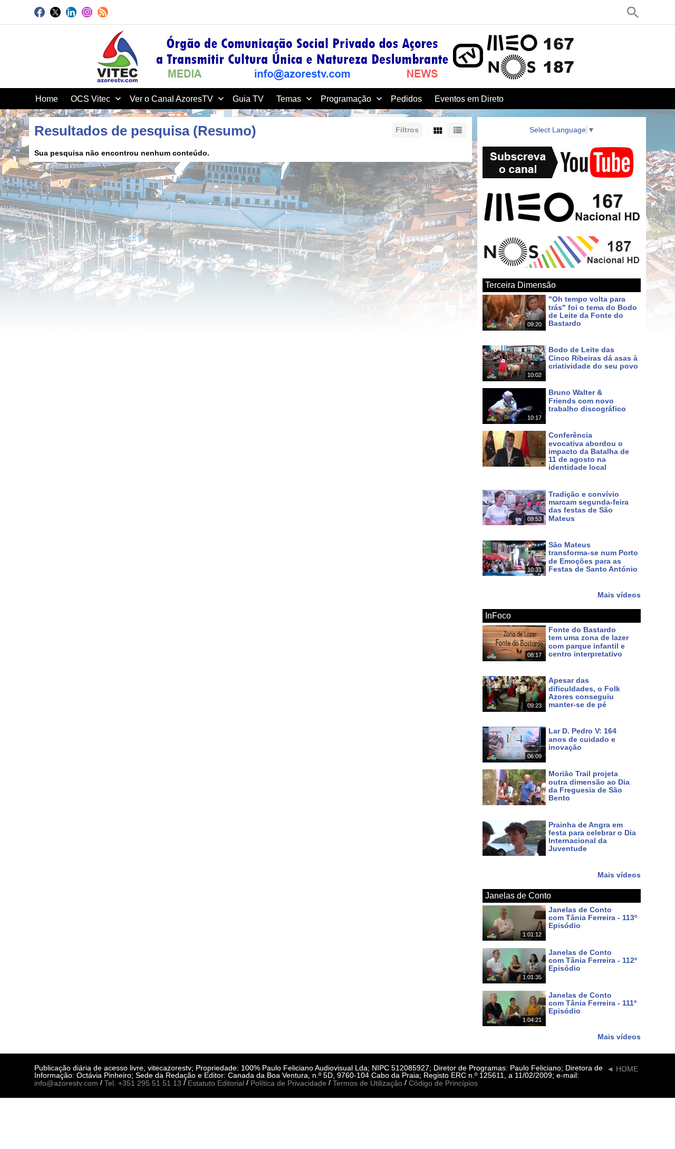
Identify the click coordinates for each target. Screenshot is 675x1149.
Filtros (407, 129)
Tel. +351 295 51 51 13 (142, 1083)
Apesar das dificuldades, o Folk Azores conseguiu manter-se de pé (584, 693)
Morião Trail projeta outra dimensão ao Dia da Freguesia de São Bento (589, 786)
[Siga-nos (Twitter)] (55, 12)
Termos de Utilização (367, 1083)
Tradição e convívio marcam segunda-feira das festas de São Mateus (588, 506)
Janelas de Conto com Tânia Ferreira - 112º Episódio (592, 960)
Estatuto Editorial (216, 1083)
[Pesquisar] (633, 12)
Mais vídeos (619, 594)
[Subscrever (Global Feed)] (103, 12)
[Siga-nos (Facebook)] (39, 12)
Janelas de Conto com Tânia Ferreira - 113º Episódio (592, 917)
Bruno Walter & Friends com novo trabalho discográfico (587, 401)
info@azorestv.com (66, 1083)
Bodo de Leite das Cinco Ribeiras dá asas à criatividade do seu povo (593, 358)
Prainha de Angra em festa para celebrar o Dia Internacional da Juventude (592, 836)
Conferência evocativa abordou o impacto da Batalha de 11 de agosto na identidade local (588, 451)
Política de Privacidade (288, 1083)
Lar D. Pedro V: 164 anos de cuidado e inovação (582, 739)
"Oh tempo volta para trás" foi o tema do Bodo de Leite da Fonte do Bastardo (592, 311)
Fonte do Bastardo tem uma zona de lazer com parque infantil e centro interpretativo (588, 641)
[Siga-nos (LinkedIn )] (71, 12)
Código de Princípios (443, 1083)
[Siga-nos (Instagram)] (87, 12)
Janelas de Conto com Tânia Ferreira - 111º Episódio (592, 1003)
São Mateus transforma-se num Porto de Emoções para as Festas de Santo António (593, 556)
